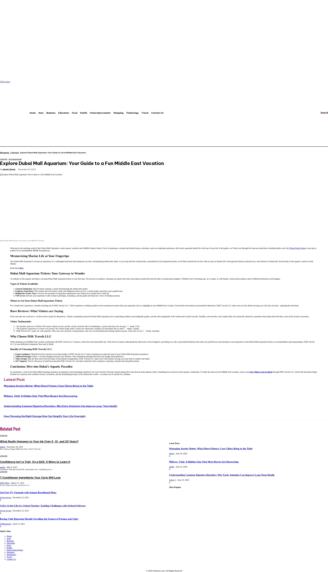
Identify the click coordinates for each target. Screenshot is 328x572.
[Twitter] (52, 169)
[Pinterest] (61, 169)
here (21, 268)
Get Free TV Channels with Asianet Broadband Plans (28, 492)
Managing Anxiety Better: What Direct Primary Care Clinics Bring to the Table (48, 385)
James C (172, 480)
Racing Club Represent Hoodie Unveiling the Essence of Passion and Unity (39, 519)
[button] (322, 112)
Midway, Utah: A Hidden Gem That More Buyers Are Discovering (40, 396)
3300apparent (5, 524)
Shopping (4, 153)
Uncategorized (15, 159)
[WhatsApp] (70, 169)
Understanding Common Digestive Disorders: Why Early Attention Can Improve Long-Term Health (60, 406)
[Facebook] (43, 169)
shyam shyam (9, 169)
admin (171, 453)
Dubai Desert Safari (297, 248)
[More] (80, 169)
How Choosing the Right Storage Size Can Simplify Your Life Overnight (44, 416)
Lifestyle (14, 153)
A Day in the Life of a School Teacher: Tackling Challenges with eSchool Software (43, 505)
